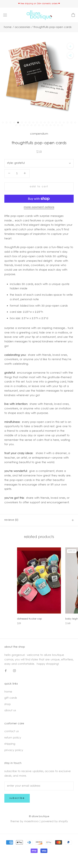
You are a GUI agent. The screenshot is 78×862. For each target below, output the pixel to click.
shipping (9, 744)
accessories (22, 27)
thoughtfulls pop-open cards (52, 27)
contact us (11, 731)
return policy (12, 738)
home (8, 692)
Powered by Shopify (54, 821)
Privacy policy (13, 750)
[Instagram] (14, 671)
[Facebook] (5, 671)
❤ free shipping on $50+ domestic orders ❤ (39, 3)
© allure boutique (39, 816)
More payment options (39, 207)
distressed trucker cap (29, 619)
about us (10, 711)
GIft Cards (10, 698)
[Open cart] (73, 15)
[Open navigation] (5, 15)
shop (7, 704)
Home (8, 27)
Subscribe (17, 798)
